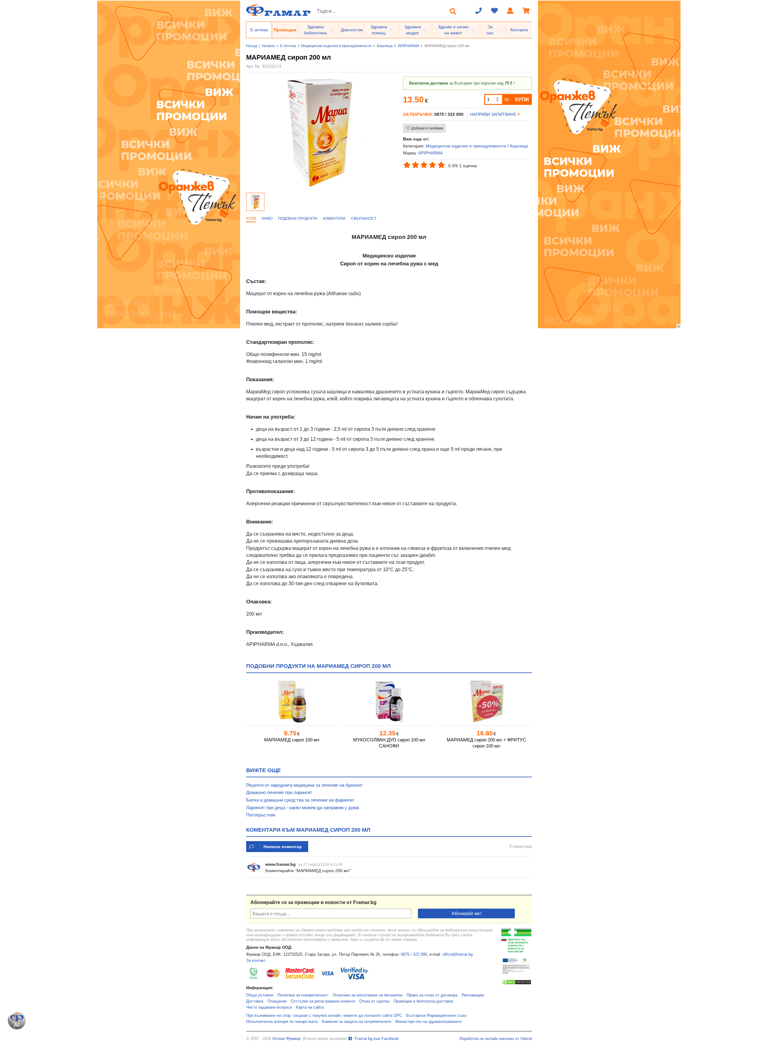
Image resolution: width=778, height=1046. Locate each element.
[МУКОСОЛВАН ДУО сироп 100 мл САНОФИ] (389, 701)
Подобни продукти (297, 218)
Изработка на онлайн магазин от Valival (496, 1039)
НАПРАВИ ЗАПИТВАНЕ (494, 114)
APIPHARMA (408, 46)
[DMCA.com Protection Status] (516, 984)
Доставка (254, 1001)
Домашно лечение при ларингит (279, 792)
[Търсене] (453, 11)
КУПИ (522, 99)
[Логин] (510, 11)
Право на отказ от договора (432, 995)
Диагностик (352, 29)
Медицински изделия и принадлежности (336, 46)
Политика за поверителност (303, 995)
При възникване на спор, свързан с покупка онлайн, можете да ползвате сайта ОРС (324, 1015)
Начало (268, 46)
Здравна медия (412, 29)
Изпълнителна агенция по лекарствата (282, 1022)
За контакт (256, 960)
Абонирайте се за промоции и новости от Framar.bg (313, 902)
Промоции (285, 29)
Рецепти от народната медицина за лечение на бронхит (304, 785)
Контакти (519, 29)
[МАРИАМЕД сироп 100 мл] (291, 701)
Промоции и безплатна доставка (423, 1001)
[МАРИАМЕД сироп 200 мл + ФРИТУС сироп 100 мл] (486, 701)
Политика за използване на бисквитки (367, 995)
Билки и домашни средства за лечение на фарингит (300, 800)
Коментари (334, 218)
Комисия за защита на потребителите (356, 1022)
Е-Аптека (288, 46)
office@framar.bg (457, 954)
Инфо (267, 218)
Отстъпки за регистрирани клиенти (323, 1001)
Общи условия (259, 995)
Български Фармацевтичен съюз (436, 1015)
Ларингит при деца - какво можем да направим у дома (302, 807)
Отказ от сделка (374, 1001)
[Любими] (494, 11)
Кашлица (385, 46)
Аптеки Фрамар (286, 1039)
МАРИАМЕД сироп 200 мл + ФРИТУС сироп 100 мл (486, 742)
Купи (251, 218)
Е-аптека (259, 29)
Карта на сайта (310, 1007)
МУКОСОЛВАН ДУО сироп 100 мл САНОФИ (389, 742)
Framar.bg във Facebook (376, 1039)
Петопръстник (260, 814)
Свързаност (363, 218)
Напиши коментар (282, 846)
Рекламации (473, 995)
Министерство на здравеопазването (428, 1022)
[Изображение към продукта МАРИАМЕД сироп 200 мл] (319, 187)
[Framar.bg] (278, 10)
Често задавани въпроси (269, 1007)
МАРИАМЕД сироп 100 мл (291, 739)
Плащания (277, 1001)
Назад (251, 46)
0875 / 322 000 (414, 954)
